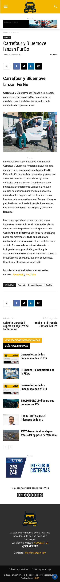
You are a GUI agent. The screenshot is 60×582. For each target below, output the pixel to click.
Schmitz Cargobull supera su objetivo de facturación (16, 326)
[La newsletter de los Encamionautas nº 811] (11, 389)
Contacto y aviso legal (41, 569)
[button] (55, 6)
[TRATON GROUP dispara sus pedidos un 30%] (11, 403)
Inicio (5, 32)
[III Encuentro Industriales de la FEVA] (11, 373)
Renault (21, 285)
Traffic (49, 285)
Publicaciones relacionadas (22, 340)
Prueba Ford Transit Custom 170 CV (45, 324)
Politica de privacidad (18, 569)
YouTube (31, 274)
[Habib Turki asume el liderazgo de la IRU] (11, 419)
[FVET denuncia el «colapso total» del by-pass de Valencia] (11, 435)
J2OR (37, 578)
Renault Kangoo (35, 285)
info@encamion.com (35, 552)
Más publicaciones (16, 345)
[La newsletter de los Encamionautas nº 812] (11, 358)
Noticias (14, 32)
